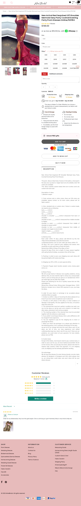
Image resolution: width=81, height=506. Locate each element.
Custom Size (74, 68)
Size (43, 35)
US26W (64, 68)
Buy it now (60, 163)
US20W (74, 64)
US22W (46, 68)
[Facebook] (1, 482)
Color (43, 43)
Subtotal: (44, 91)
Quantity (44, 83)
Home (4, 11)
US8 (46, 59)
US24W (55, 68)
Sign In (73, 2)
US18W (64, 64)
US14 (74, 59)
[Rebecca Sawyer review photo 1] (8, 426)
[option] (15, 7)
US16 (46, 64)
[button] (46, 24)
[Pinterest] (6, 482)
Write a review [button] (40, 399)
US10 (55, 59)
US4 (64, 55)
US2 (55, 55)
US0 (46, 55)
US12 (64, 59)
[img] (7, 412)
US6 (74, 55)
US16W (55, 64)
